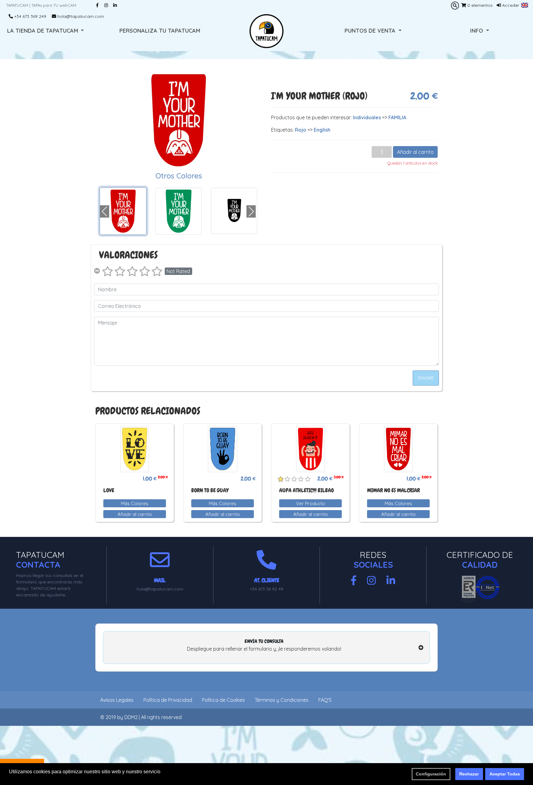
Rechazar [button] (469, 773)
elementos (480, 5)
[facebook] (353, 580)
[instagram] (371, 580)
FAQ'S (325, 700)
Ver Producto (310, 503)
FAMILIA (397, 117)
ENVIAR (426, 378)
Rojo (300, 130)
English (322, 130)
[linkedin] (390, 580)
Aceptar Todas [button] (505, 773)
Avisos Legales (117, 700)
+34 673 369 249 (29, 16)
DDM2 (131, 717)
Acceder (510, 5)
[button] (524, 5)
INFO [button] (477, 30)
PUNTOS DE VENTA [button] (371, 30)
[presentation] (104, 211)
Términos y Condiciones (281, 700)
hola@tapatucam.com (80, 16)
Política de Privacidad (167, 700)
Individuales (367, 117)
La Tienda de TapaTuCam (43, 30)
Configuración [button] (431, 773)
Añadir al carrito (415, 152)
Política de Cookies (223, 700)
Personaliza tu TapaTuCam (159, 30)
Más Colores (134, 503)
